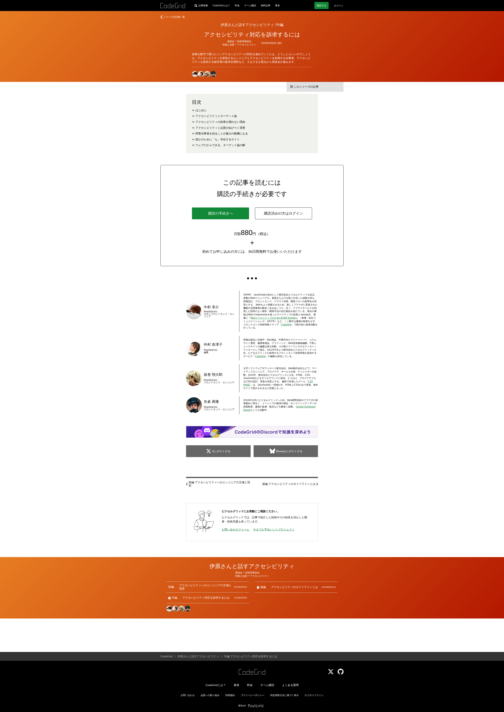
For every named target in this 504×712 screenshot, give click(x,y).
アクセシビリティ (246, 44)
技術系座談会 (244, 41)
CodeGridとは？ (221, 5)
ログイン (338, 5)
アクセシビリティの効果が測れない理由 (220, 121)
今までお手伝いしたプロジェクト (274, 529)
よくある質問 (290, 685)
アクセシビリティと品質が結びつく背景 (220, 127)
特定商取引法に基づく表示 (284, 695)
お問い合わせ (188, 695)
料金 (237, 5)
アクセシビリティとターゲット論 (216, 116)
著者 (277, 5)
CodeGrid (286, 324)
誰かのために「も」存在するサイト (217, 139)
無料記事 (265, 5)
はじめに (201, 110)
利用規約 (230, 695)
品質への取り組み (210, 695)
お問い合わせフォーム (235, 529)
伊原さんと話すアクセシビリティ (247, 25)
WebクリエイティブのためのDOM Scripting (273, 318)
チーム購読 (250, 5)
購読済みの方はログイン (283, 213)
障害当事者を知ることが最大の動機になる (221, 133)
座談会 (230, 41)
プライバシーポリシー (252, 695)
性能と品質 (228, 44)
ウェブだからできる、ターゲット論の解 (220, 145)
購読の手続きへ (220, 213)
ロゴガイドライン (314, 695)
